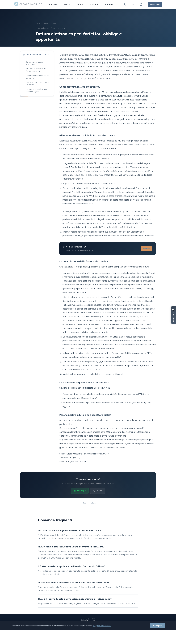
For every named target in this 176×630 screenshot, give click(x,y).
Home (38, 23)
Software (109, 4)
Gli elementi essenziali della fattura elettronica (37, 70)
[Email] (133, 4)
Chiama (99, 491)
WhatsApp (81, 491)
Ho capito (157, 626)
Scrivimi (146, 248)
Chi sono (53, 4)
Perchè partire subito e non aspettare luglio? (36, 90)
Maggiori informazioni (102, 625)
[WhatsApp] (141, 4)
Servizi (67, 4)
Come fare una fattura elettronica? (34, 63)
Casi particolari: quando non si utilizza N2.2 (37, 84)
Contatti (94, 4)
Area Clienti (155, 4)
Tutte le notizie (89, 503)
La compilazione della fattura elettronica (37, 77)
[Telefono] (125, 4)
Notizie (80, 4)
